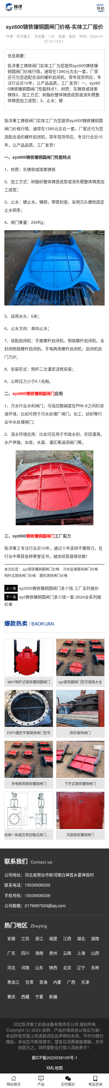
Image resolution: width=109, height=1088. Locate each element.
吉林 (95, 967)
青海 (43, 982)
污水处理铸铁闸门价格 (80, 569)
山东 (39, 967)
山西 (95, 953)
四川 (25, 953)
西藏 (25, 996)
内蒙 (57, 982)
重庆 (11, 996)
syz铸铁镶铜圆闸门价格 (41, 569)
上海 (81, 953)
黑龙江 (13, 982)
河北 (11, 967)
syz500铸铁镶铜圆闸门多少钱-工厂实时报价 (59, 588)
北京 (67, 967)
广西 (71, 982)
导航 (101, 8)
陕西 (53, 967)
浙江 (39, 938)
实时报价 (68, 1084)
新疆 (53, 996)
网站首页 (14, 1084)
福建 (53, 938)
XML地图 (54, 1068)
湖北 (81, 938)
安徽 (11, 938)
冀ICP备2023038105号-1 (55, 1057)
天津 (85, 982)
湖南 (95, 938)
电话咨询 (95, 1084)
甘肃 (29, 982)
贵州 (53, 953)
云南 (67, 953)
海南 (39, 953)
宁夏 (39, 996)
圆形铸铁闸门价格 (53, 575)
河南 (25, 967)
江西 (67, 938)
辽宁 (81, 967)
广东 (11, 953)
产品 (40, 1084)
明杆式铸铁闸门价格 (20, 575)
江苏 (25, 938)
